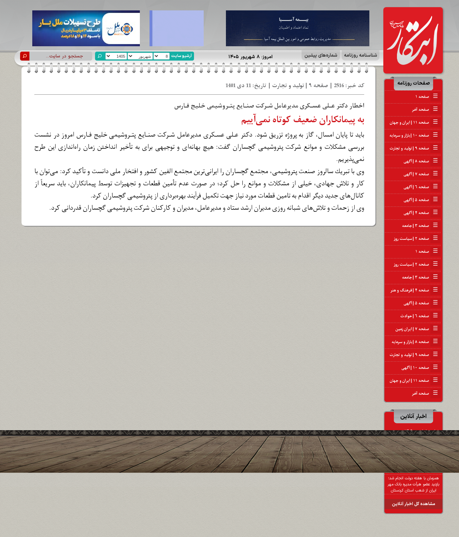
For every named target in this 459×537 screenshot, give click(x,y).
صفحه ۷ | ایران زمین (417, 329)
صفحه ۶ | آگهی (421, 187)
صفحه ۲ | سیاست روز (416, 238)
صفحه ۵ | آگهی (421, 200)
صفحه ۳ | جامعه (420, 226)
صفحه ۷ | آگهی (421, 174)
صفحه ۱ (426, 96)
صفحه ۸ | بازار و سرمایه (415, 342)
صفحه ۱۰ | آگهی (420, 367)
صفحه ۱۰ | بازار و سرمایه (413, 135)
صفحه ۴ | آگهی (421, 213)
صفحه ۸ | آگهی (421, 161)
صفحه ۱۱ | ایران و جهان (414, 122)
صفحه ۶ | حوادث (419, 316)
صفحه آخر (425, 109)
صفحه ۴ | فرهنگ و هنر (414, 290)
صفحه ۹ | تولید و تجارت (413, 148)
